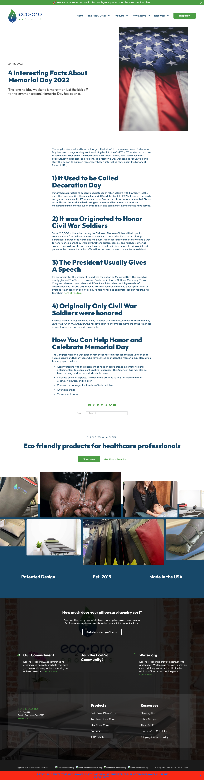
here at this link (72, 292)
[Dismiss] (201, 2)
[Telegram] (106, 405)
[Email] (114, 405)
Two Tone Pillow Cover (103, 719)
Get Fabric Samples (115, 459)
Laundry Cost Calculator (154, 731)
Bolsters (95, 731)
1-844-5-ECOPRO (28, 708)
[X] (94, 405)
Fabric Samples (149, 719)
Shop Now (184, 15)
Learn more (50, 671)
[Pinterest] (102, 405)
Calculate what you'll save (102, 632)
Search (80, 413)
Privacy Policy (161, 767)
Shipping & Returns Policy (154, 737)
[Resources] (168, 15)
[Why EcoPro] (149, 15)
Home (80, 15)
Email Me (23, 718)
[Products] (127, 15)
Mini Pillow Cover (100, 725)
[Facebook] (89, 405)
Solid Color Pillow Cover (104, 713)
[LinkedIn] (98, 405)
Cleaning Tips (148, 713)
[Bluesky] (110, 405)
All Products (97, 737)
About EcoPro (148, 725)
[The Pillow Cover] (109, 15)
